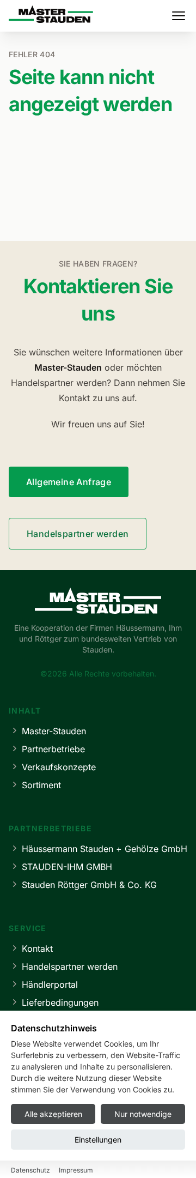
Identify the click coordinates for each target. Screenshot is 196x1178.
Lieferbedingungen (60, 1002)
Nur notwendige (142, 1114)
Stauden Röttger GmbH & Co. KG (89, 884)
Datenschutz (30, 1170)
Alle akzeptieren (53, 1114)
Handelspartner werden (77, 533)
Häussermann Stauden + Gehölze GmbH (104, 848)
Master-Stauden (54, 731)
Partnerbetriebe (53, 749)
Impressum (76, 1170)
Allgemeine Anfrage (68, 481)
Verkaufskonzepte (59, 767)
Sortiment (41, 785)
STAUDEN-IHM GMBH (67, 866)
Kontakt (37, 948)
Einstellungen (98, 1139)
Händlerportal (50, 984)
